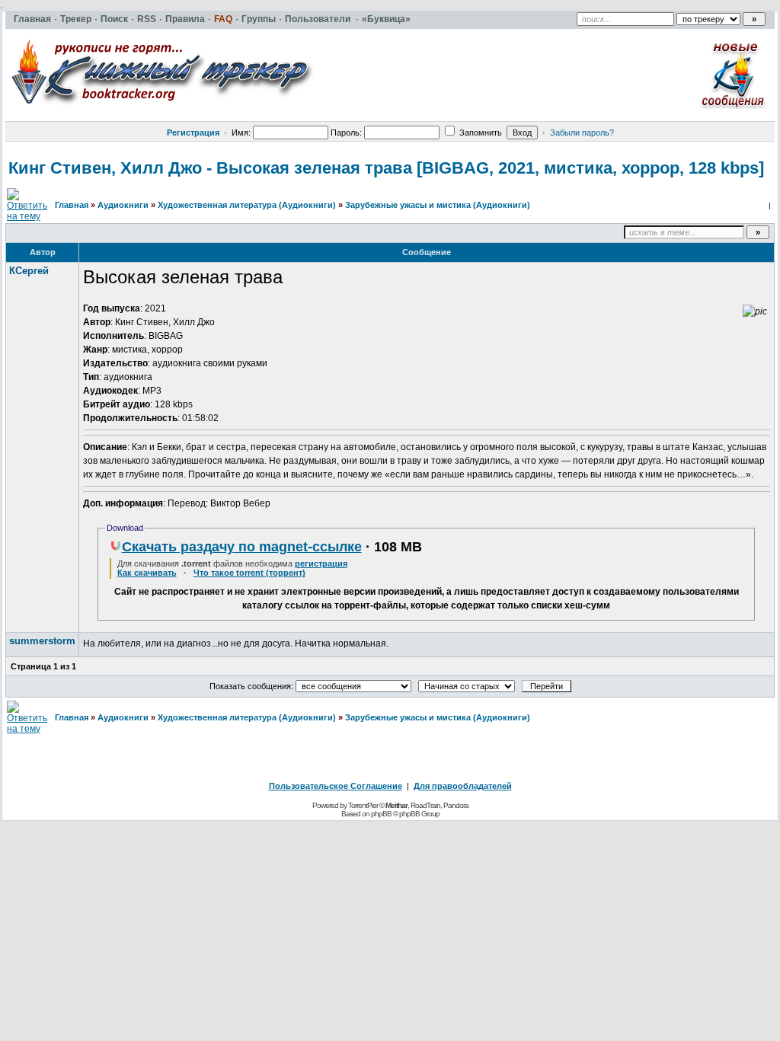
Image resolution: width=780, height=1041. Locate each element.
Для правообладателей (463, 785)
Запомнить (479, 132)
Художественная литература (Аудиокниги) (247, 204)
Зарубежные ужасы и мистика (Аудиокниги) (437, 204)
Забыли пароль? (582, 132)
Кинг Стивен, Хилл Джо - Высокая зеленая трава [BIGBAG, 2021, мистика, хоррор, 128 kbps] (386, 167)
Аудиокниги (123, 204)
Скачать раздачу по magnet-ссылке (242, 546)
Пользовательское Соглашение (335, 785)
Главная (71, 204)
